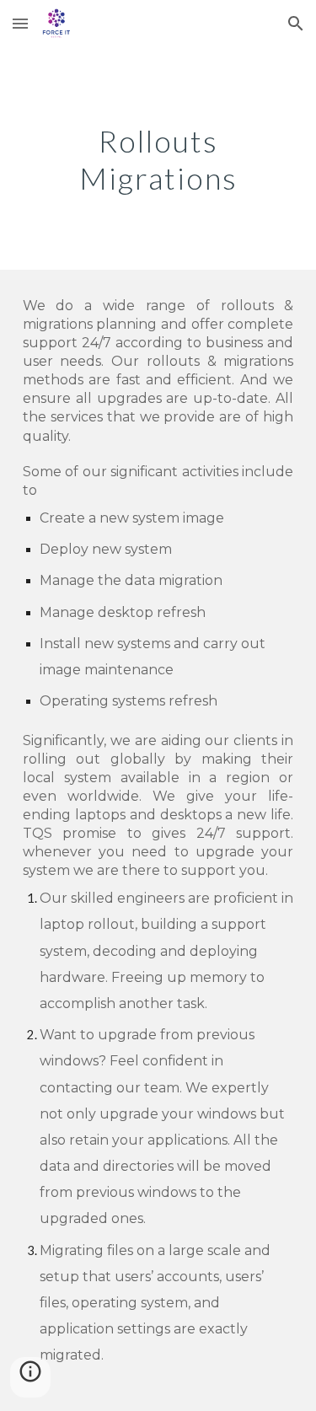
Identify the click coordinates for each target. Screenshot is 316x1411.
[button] (20, 23)
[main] (158, 158)
